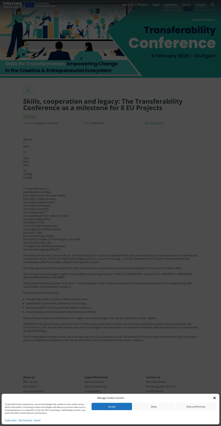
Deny (154, 406)
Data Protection (25, 420)
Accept (112, 406)
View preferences (195, 406)
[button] (214, 398)
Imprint (37, 420)
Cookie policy (11, 420)
